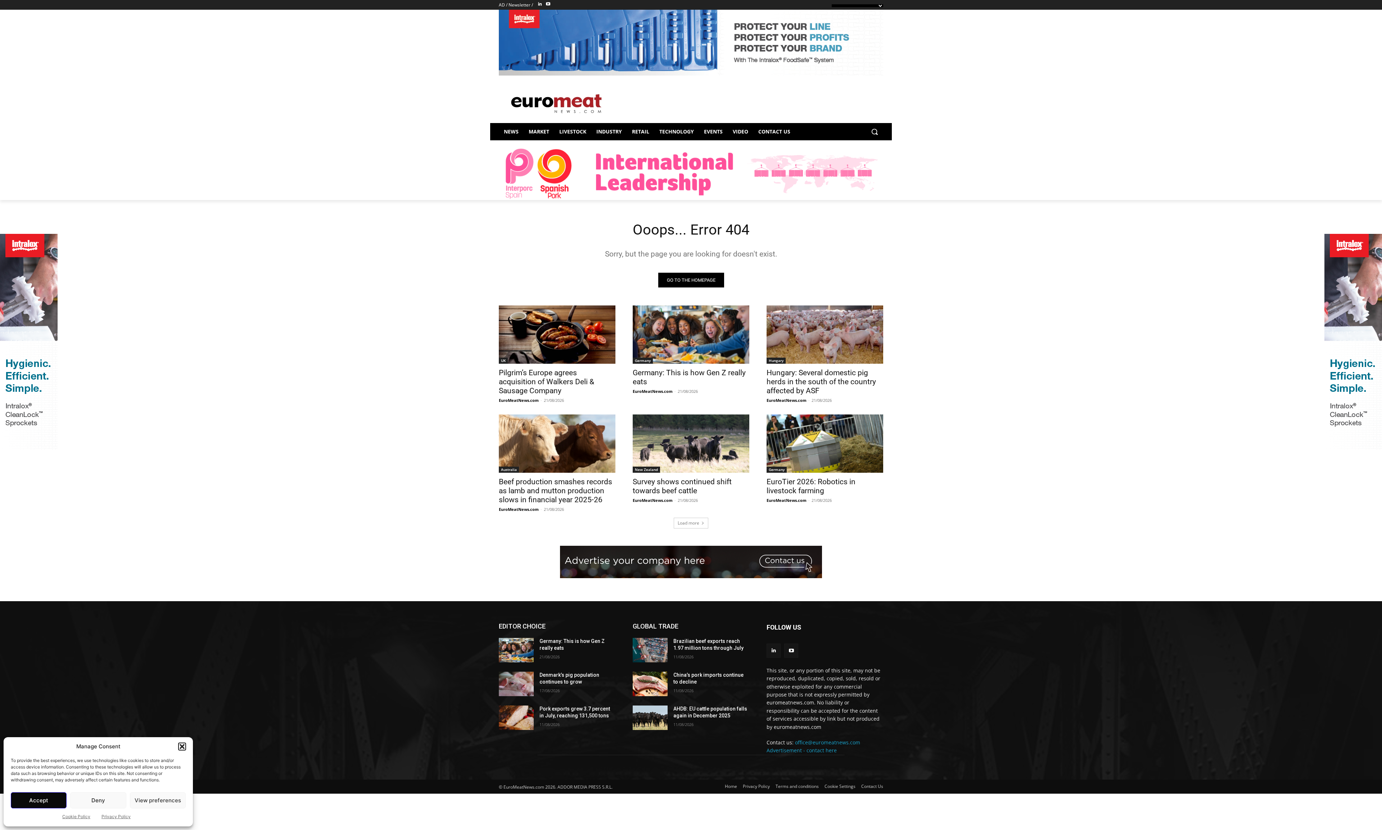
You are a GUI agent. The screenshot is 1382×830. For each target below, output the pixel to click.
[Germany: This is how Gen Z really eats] (691, 334)
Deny (98, 800)
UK (503, 360)
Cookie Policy (76, 816)
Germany (643, 360)
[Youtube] (548, 4)
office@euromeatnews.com (827, 742)
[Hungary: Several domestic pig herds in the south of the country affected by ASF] (825, 334)
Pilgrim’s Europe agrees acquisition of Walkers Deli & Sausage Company (546, 381)
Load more (688, 523)
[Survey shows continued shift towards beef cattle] (691, 443)
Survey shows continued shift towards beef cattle (682, 486)
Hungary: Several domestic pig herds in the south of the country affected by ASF (821, 381)
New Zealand (646, 469)
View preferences (158, 800)
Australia (509, 469)
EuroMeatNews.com (519, 400)
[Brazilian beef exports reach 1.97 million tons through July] (650, 650)
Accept (38, 800)
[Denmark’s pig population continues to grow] (516, 684)
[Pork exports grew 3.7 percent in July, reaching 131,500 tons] (516, 718)
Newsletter (519, 5)
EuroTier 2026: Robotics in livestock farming (811, 486)
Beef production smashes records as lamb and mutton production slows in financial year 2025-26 (555, 490)
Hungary (776, 360)
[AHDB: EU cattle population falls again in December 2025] (650, 718)
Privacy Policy (116, 816)
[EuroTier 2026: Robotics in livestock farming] (825, 443)
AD (502, 5)
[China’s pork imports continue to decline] (650, 684)
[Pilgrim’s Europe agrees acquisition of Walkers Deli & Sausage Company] (557, 334)
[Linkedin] (540, 4)
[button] (182, 746)
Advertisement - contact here (802, 750)
